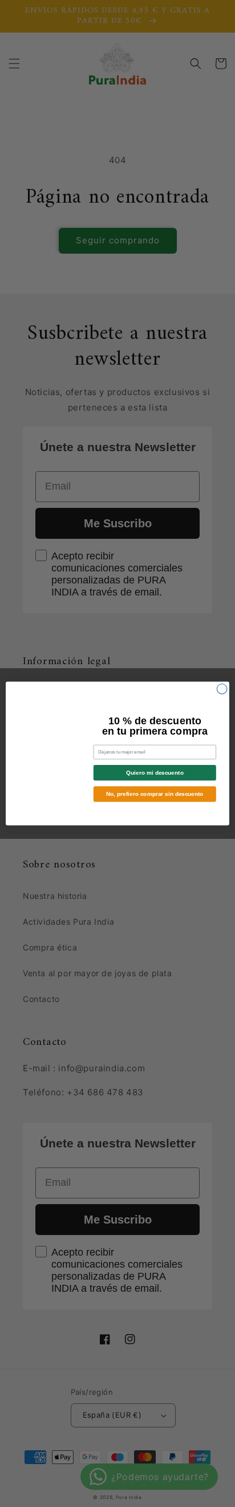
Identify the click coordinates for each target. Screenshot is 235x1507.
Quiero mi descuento (154, 773)
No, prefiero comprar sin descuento (154, 794)
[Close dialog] (222, 689)
